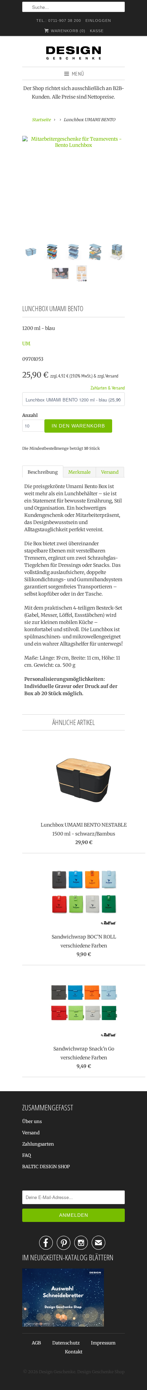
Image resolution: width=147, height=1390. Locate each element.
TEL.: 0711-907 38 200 (58, 20)
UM (26, 344)
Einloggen (98, 20)
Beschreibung (43, 472)
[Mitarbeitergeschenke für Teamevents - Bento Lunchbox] (73, 142)
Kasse (97, 31)
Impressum (103, 1343)
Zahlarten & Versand (108, 388)
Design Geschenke (57, 1371)
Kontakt (73, 1352)
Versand (110, 472)
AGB (36, 1343)
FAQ (26, 1155)
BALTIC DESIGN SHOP (46, 1167)
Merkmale (79, 472)
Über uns (32, 1121)
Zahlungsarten (38, 1144)
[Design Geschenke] (73, 54)
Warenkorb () (67, 31)
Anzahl (30, 415)
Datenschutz (66, 1343)
